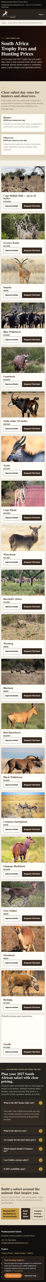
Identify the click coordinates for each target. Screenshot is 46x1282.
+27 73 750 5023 (8, 1240)
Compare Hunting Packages (38, 1214)
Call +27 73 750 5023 (33, 5)
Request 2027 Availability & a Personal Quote (10, 1214)
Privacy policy (17, 1271)
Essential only (30, 1276)
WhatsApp (5, 7)
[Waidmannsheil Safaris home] (10, 14)
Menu (41, 14)
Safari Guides (20, 1253)
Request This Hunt (32, 206)
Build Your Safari (25, 1214)
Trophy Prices (7, 1253)
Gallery (30, 1253)
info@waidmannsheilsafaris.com (12, 5)
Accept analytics (13, 1276)
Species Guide (11, 206)
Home (4, 23)
